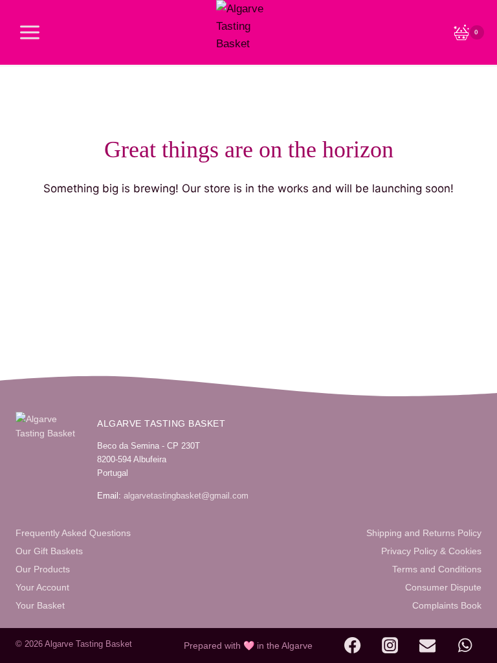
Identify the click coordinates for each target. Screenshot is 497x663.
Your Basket (40, 605)
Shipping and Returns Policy (423, 533)
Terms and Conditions (436, 569)
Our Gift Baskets (49, 551)
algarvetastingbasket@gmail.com (186, 495)
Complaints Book (446, 605)
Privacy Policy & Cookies (431, 551)
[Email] (428, 645)
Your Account (42, 587)
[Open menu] (30, 32)
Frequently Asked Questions (73, 533)
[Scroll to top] (456, 645)
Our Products (43, 569)
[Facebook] (353, 645)
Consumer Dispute (443, 587)
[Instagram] (390, 645)
